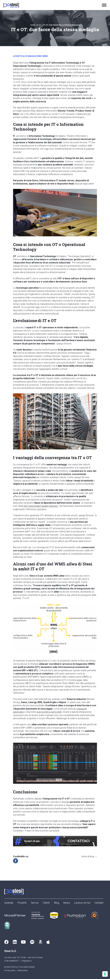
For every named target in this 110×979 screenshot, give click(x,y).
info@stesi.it (27, 961)
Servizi (35, 902)
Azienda (8, 902)
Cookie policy (22, 970)
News (66, 902)
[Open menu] (104, 5)
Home (32, 25)
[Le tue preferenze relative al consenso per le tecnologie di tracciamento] (105, 974)
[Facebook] (15, 860)
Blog (39, 25)
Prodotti (22, 902)
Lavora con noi (82, 902)
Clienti (46, 902)
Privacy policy (9, 970)
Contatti (99, 902)
